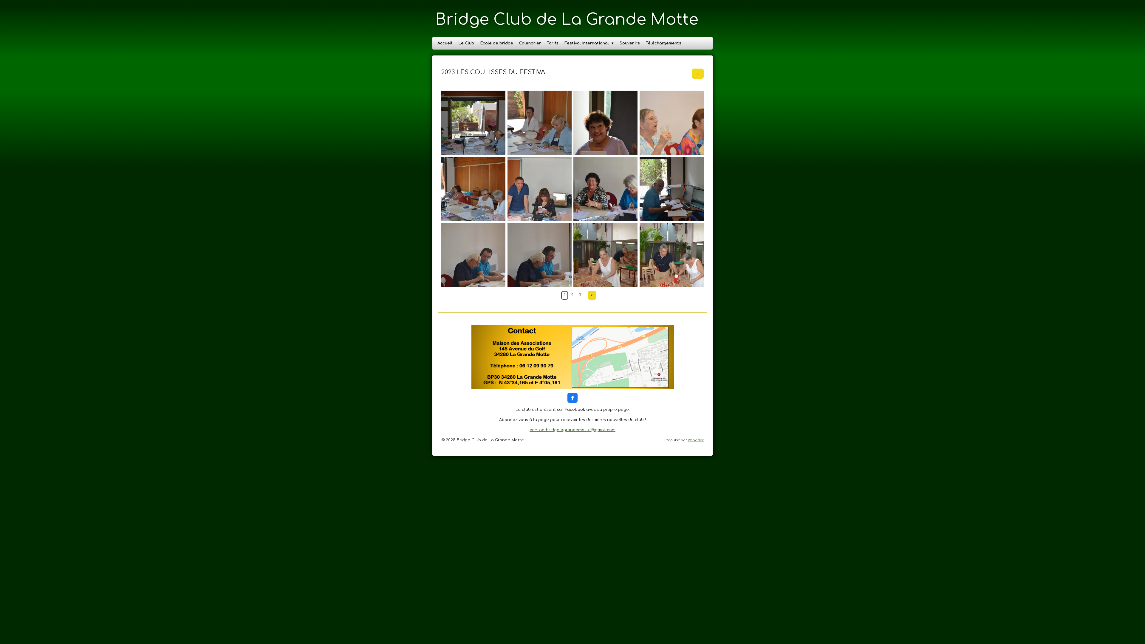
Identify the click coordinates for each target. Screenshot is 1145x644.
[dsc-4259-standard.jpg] (672, 189)
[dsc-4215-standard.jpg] (539, 123)
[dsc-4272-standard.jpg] (473, 255)
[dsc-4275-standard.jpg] (672, 255)
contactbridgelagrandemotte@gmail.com (572, 430)
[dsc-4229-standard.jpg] (605, 123)
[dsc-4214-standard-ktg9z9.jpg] (473, 123)
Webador (696, 440)
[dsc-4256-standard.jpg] (473, 189)
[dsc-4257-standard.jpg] (539, 189)
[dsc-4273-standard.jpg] (539, 255)
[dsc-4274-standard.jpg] (605, 255)
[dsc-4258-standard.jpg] (605, 189)
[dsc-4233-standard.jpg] (672, 123)
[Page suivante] (592, 295)
